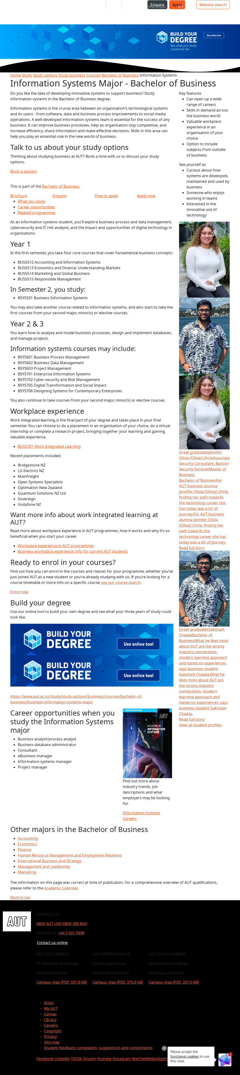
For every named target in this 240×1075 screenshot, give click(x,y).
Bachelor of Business (120, 75)
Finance (24, 849)
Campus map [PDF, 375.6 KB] (118, 982)
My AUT (51, 1008)
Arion (49, 1002)
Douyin (89, 1058)
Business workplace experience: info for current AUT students (73, 551)
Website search (213, 4)
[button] (22, 6)
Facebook (45, 1058)
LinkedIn (62, 1058)
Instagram (121, 1058)
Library (50, 1019)
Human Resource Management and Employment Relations (70, 855)
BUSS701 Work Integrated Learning (49, 446)
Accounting (28, 838)
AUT (7, 12)
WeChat (139, 1058)
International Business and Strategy (49, 860)
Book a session (23, 171)
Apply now (146, 195)
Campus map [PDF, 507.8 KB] (62, 982)
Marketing (27, 872)
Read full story (192, 547)
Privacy (50, 1036)
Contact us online (52, 942)
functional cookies (184, 1056)
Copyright (53, 1031)
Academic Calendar (60, 888)
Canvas (50, 1014)
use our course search (120, 582)
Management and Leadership (44, 866)
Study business (72, 75)
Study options (45, 75)
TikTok (76, 1058)
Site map (52, 1042)
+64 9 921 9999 (71, 933)
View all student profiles (200, 725)
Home (15, 75)
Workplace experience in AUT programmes (56, 545)
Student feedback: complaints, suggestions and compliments (98, 1047)
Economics (27, 844)
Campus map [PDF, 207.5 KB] (174, 982)
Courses (93, 75)
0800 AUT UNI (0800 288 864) (62, 923)
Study (27, 75)
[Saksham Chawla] (204, 335)
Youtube (104, 1058)
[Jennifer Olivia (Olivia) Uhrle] (204, 259)
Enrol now (19, 591)
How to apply (106, 195)
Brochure (18, 195)
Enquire (59, 195)
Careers (51, 1025)
